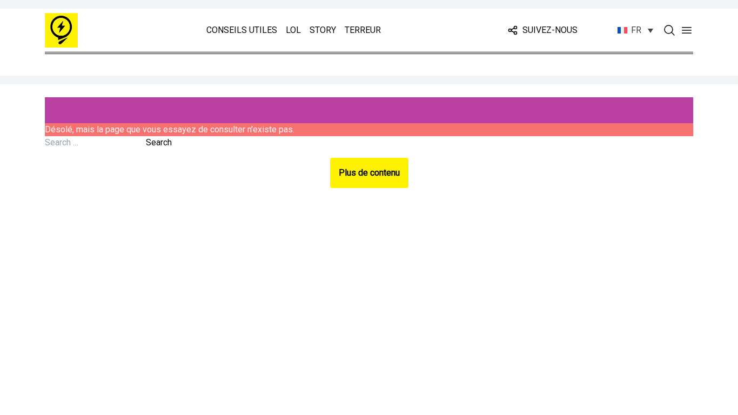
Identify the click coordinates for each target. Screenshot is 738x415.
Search (159, 142)
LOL (293, 30)
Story (323, 30)
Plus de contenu (369, 173)
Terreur (363, 30)
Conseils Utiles (241, 30)
